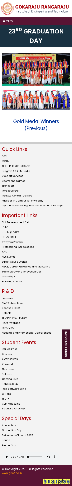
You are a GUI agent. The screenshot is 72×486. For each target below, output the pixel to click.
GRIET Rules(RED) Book (16, 166)
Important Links (66, 344)
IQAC (5, 227)
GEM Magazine (11, 404)
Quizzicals (8, 369)
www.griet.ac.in (12, 473)
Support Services (12, 176)
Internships (9, 276)
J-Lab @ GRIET (10, 232)
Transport (8, 186)
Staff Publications (12, 303)
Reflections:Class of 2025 (17, 435)
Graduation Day (12, 430)
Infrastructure (10, 191)
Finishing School (12, 281)
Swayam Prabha (12, 242)
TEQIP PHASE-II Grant (14, 318)
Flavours (7, 354)
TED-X (5, 399)
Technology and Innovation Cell (21, 271)
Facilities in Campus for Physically (22, 200)
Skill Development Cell (16, 222)
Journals (7, 298)
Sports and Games (13, 181)
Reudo (6, 440)
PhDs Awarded (11, 323)
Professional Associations (18, 247)
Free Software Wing (14, 389)
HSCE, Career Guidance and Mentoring (26, 266)
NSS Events (8, 257)
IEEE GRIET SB (9, 349)
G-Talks (7, 394)
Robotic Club (10, 384)
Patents (6, 313)
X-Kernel (7, 364)
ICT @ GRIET (9, 237)
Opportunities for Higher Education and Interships (32, 205)
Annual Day (9, 425)
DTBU (5, 156)
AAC (4, 252)
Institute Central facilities (17, 195)
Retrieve (7, 374)
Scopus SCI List (11, 308)
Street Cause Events (14, 262)
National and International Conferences (26, 333)
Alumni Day (9, 445)
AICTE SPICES (10, 359)
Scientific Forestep (13, 408)
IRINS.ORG (8, 328)
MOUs (5, 161)
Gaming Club (10, 379)
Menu (9, 21)
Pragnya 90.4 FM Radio (16, 171)
